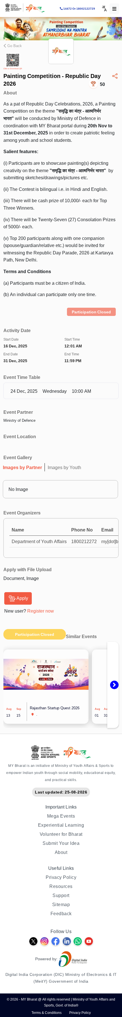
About (61, 852)
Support (61, 895)
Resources (61, 886)
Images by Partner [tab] (22, 467)
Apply (22, 598)
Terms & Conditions (46, 1012)
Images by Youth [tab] (64, 467)
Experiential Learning (61, 825)
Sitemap (61, 904)
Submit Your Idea (61, 843)
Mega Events (61, 816)
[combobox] (104, 8)
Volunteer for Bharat (61, 834)
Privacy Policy (61, 877)
